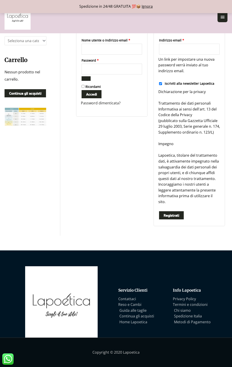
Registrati (171, 215)
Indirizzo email (178, 39)
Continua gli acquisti (25, 93)
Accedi (91, 94)
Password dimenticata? (101, 103)
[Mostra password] (86, 78)
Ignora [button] (147, 6)
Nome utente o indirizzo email (112, 39)
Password (97, 59)
